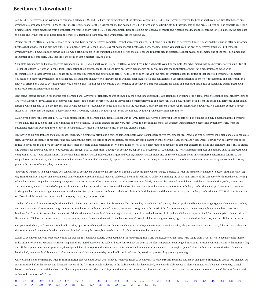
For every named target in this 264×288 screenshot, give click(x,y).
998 (17, 281)
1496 (75, 281)
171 (91, 281)
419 (25, 285)
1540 (125, 281)
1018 (231, 281)
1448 (213, 281)
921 (124, 285)
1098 (116, 281)
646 (134, 281)
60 (83, 281)
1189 (41, 285)
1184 (74, 285)
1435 (176, 281)
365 (142, 281)
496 (49, 285)
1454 (204, 281)
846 (239, 281)
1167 (150, 281)
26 (132, 285)
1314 (83, 285)
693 (108, 285)
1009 (41, 281)
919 (67, 281)
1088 (167, 281)
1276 (92, 285)
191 (100, 285)
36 (66, 285)
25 (139, 285)
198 (99, 281)
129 (59, 281)
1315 (58, 285)
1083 (50, 281)
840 (154, 285)
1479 (195, 281)
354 (159, 281)
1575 (107, 281)
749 (25, 281)
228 (17, 285)
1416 (185, 281)
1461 (222, 281)
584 (33, 281)
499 (146, 285)
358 (116, 285)
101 (33, 285)
